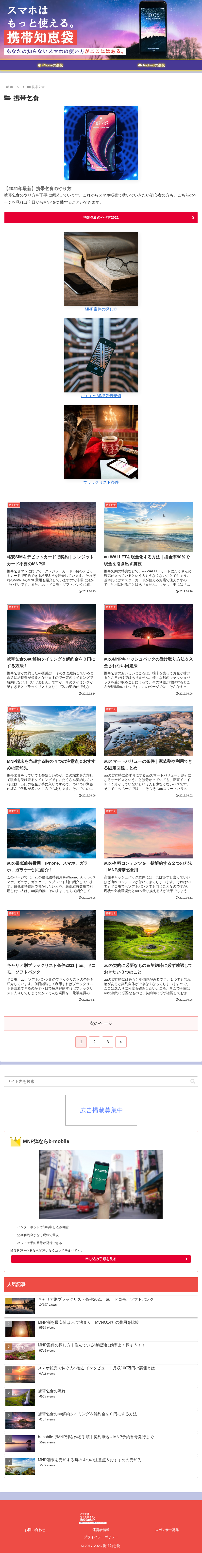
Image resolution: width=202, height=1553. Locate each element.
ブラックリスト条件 (101, 482)
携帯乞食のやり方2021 (101, 217)
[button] (192, 1081)
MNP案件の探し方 (101, 309)
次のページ (101, 1023)
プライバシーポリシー (101, 1537)
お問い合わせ (35, 1530)
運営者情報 (101, 1530)
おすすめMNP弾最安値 (101, 396)
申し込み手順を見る (101, 1259)
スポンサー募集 (167, 1530)
